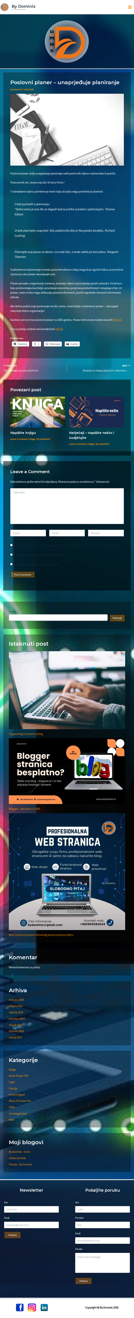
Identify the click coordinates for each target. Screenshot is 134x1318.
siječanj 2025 (16, 1012)
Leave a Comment (19, 439)
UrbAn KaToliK (17, 1158)
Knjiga (32, 439)
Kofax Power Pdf (18, 1076)
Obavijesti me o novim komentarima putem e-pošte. (38, 554)
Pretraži (117, 618)
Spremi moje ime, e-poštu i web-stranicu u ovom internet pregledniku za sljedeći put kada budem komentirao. (68, 545)
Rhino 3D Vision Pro (20, 1101)
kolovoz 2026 (16, 1000)
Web (11, 1120)
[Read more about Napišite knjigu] (37, 412)
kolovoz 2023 (16, 1031)
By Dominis (23, 6)
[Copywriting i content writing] (67, 690)
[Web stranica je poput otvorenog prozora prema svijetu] (67, 871)
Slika (12, 1107)
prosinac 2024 (17, 1018)
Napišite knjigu (23, 433)
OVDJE (117, 320)
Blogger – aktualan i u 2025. (25, 809)
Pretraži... (13, 611)
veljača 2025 (16, 1006)
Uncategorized (17, 1113)
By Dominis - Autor (19, 1152)
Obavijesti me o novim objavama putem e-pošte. (36, 564)
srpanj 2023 (15, 1037)
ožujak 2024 (15, 1025)
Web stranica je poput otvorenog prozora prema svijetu (41, 935)
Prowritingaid (17, 1094)
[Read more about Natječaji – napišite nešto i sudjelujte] (96, 412)
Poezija (13, 1088)
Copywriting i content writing (26, 734)
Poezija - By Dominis (20, 1164)
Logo (12, 1082)
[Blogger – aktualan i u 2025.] (67, 771)
